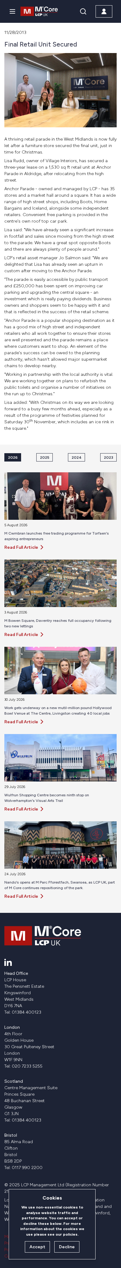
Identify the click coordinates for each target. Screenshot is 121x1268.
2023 (108, 457)
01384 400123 (26, 1012)
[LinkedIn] (8, 962)
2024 (77, 457)
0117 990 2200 (27, 1167)
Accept (37, 1247)
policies (70, 1234)
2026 (13, 457)
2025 (44, 457)
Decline (67, 1247)
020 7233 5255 (27, 1066)
